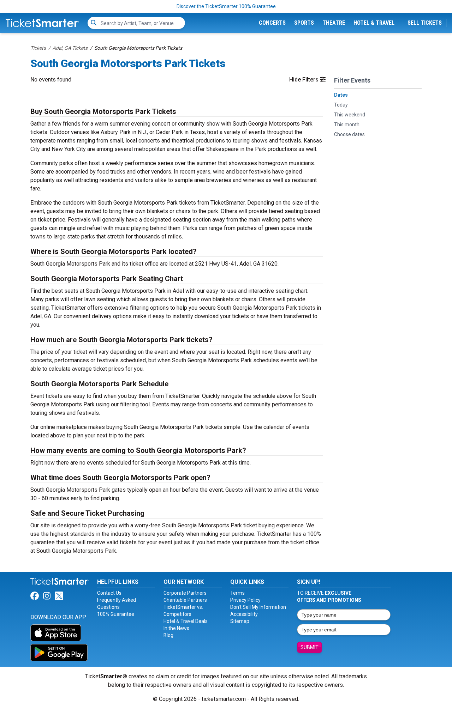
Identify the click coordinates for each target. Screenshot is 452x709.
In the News (176, 628)
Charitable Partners (185, 600)
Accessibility (244, 614)
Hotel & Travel (373, 22)
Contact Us (109, 593)
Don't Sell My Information (258, 607)
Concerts (272, 22)
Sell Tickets (425, 22)
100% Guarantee (115, 614)
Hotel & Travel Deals (185, 621)
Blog (168, 635)
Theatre (333, 22)
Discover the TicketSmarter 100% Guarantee (226, 6)
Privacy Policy (245, 600)
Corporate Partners (185, 593)
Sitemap (239, 621)
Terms (237, 593)
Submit (310, 647)
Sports (304, 22)
